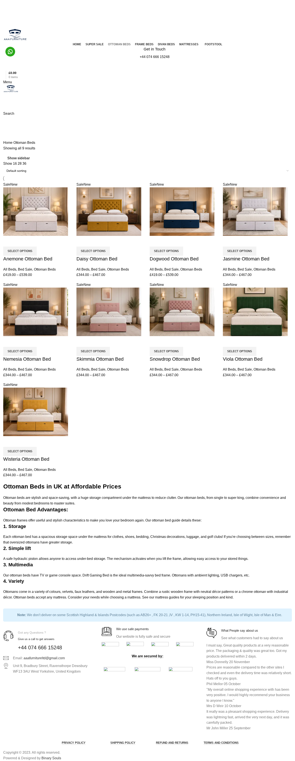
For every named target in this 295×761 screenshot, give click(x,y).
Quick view (8, 241)
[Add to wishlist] (20, 241)
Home (8, 142)
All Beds (9, 269)
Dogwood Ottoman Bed (174, 258)
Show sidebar (18, 158)
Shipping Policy (122, 742)
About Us (10, 14)
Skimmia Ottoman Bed (100, 359)
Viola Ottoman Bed (242, 359)
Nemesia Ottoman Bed (27, 359)
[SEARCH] (285, 23)
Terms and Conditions (221, 742)
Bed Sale (25, 269)
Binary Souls (51, 758)
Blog (8, 10)
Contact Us (11, 17)
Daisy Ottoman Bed (96, 258)
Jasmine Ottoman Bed (246, 258)
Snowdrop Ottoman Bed (175, 359)
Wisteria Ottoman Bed (26, 459)
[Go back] (8, 121)
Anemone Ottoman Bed (27, 258)
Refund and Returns (172, 742)
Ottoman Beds (45, 269)
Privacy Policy (74, 742)
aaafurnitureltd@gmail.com (44, 658)
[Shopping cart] (4, 95)
